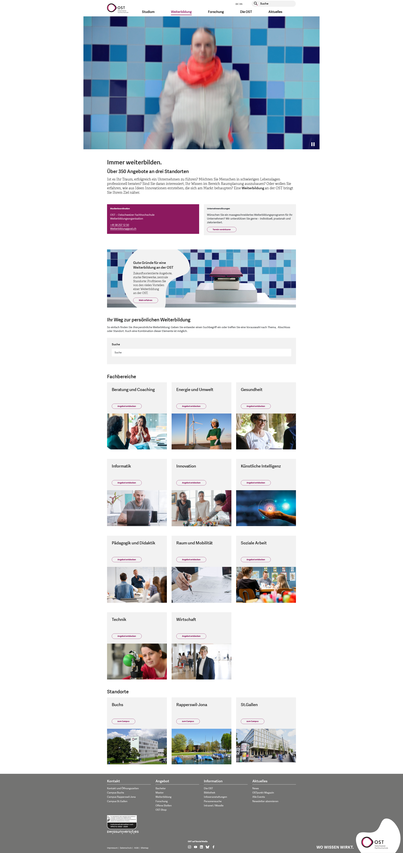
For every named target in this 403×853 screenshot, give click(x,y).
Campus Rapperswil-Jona (121, 797)
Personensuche (213, 801)
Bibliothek (209, 792)
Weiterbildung (163, 797)
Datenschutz (126, 848)
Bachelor (161, 788)
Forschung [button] (216, 12)
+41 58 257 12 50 (119, 225)
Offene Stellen (164, 805)
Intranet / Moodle (214, 805)
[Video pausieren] (313, 144)
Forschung (162, 801)
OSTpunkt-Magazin (263, 792)
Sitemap (144, 848)
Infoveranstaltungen (215, 797)
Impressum (112, 848)
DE (237, 4)
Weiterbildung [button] (181, 12)
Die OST (208, 788)
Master (160, 792)
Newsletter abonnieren (265, 801)
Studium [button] (148, 12)
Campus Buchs (115, 792)
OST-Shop (161, 810)
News (255, 788)
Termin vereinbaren (222, 229)
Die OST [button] (246, 12)
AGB (136, 848)
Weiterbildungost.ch (123, 229)
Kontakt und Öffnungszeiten (123, 788)
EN (241, 4)
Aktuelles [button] (275, 12)
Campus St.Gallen (117, 801)
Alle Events (258, 797)
